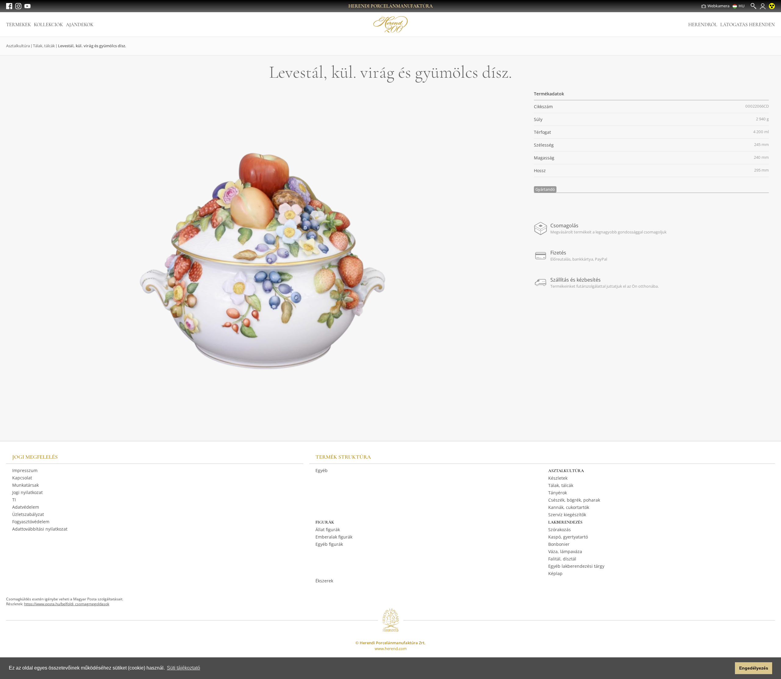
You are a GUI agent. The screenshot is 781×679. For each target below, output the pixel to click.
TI (14, 500)
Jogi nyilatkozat (27, 492)
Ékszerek (324, 581)
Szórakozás (559, 529)
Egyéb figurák (329, 544)
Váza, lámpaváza (565, 551)
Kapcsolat (22, 478)
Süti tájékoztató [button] (183, 667)
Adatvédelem (25, 507)
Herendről (702, 25)
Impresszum (25, 470)
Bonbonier (559, 544)
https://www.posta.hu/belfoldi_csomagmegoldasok (66, 603)
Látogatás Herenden (747, 25)
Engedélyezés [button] (753, 668)
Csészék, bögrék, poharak (574, 500)
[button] (729, 668)
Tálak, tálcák (44, 45)
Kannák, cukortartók (568, 507)
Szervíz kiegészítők (567, 514)
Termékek (18, 25)
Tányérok (557, 493)
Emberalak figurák (333, 537)
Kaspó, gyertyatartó (568, 537)
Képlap (555, 573)
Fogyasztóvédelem (30, 521)
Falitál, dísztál (562, 559)
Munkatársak (25, 485)
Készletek (557, 478)
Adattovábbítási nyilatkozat (39, 529)
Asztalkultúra (18, 45)
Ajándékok (79, 25)
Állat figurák (327, 529)
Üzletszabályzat (28, 514)
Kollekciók (48, 25)
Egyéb (321, 470)
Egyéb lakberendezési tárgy (576, 566)
